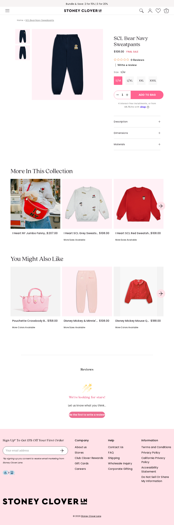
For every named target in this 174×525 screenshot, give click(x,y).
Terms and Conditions (156, 447)
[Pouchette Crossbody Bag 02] (35, 291)
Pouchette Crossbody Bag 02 (29, 321)
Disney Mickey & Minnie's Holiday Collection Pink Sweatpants (81, 321)
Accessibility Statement (149, 469)
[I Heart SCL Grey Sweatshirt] (87, 204)
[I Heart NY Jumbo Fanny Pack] (35, 204)
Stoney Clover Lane (91, 516)
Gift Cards (82, 463)
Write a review (127, 65)
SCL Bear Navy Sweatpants (39, 20)
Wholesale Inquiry (120, 463)
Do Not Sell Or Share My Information (155, 479)
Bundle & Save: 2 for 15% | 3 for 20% (87, 3)
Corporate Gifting (120, 469)
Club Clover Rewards (89, 458)
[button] (7, 11)
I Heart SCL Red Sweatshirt (133, 233)
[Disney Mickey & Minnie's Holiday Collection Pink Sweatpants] (87, 291)
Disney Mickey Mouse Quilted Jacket (133, 321)
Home (20, 20)
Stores (79, 453)
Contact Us (116, 447)
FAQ (111, 453)
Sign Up (62, 450)
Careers (80, 469)
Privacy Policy (150, 453)
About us (81, 447)
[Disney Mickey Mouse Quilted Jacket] (138, 291)
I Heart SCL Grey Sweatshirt (81, 233)
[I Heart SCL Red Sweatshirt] (138, 204)
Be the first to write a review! (87, 414)
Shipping (114, 458)
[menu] (17, 11)
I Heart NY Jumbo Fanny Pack (29, 233)
